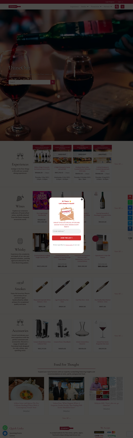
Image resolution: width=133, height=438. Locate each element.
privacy (69, 245)
